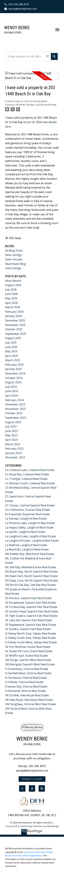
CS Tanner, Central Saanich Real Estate (30, 505)
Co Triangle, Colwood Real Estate (26, 479)
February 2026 (14, 312)
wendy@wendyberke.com (22, 8)
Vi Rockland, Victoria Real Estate (25, 691)
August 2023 (13, 422)
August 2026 (13, 285)
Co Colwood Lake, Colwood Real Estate (29, 470)
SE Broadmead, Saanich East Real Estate (30, 602)
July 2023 (11, 426)
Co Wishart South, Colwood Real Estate (30, 483)
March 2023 (12, 444)
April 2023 (11, 440)
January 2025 (13, 369)
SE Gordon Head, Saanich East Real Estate (31, 611)
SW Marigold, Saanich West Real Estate (30, 664)
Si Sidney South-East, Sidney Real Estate (30, 638)
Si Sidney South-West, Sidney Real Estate (31, 642)
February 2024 (14, 400)
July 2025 (11, 342)
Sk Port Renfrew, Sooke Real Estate (27, 647)
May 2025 (11, 351)
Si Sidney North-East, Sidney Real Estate (30, 633)
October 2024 (13, 378)
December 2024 (15, 373)
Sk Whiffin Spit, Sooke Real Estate (26, 655)
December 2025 (15, 320)
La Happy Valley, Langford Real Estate (29, 527)
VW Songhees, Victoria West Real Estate (30, 704)
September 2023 (15, 418)
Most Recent (13, 281)
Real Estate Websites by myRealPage (40, 826)
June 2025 (11, 347)
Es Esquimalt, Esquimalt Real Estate (27, 514)
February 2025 (14, 365)
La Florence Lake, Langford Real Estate (30, 523)
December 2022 (15, 457)
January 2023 (13, 453)
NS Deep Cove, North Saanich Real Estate (31, 580)
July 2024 (11, 387)
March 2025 (12, 360)
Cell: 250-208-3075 (18, 4)
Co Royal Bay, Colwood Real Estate (27, 474)
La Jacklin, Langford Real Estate (25, 532)
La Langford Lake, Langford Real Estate (30, 536)
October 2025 (13, 329)
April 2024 (11, 395)
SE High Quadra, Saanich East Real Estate (31, 616)
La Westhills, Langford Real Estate (27, 549)
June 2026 (11, 294)
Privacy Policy (12, 826)
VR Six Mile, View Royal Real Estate (27, 695)
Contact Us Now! (32, 779)
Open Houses (14, 259)
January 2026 (13, 316)
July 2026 (11, 289)
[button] (16, 4)
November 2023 (15, 409)
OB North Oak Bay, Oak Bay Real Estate (36, 104)
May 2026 (11, 298)
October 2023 (13, 413)
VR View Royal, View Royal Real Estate (29, 700)
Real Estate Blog (15, 264)
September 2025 (15, 334)
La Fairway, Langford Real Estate (26, 518)
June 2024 (11, 391)
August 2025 (13, 338)
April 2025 (11, 356)
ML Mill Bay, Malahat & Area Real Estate (30, 567)
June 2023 (11, 431)
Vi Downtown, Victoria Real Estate (26, 669)
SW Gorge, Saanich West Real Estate (28, 660)
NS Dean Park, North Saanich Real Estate (31, 576)
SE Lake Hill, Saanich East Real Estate (28, 620)
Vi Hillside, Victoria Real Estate (24, 682)
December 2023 (15, 404)
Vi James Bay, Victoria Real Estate (26, 686)
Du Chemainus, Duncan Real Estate (27, 510)
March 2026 (12, 307)
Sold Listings (13, 268)
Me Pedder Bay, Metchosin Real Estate (29, 554)
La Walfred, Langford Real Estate (26, 545)
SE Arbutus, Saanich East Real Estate (28, 598)
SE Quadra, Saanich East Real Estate (28, 629)
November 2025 (15, 325)
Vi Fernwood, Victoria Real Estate (26, 678)
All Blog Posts (14, 250)
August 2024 (13, 382)
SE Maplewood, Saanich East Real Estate (30, 625)
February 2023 (14, 448)
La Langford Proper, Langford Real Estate (32, 540)
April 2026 (11, 303)
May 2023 (11, 435)
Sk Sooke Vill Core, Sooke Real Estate (28, 651)
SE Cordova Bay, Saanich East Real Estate (31, 607)
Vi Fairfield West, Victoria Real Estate (28, 673)
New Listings (13, 255)
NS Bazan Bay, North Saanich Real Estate (31, 571)
